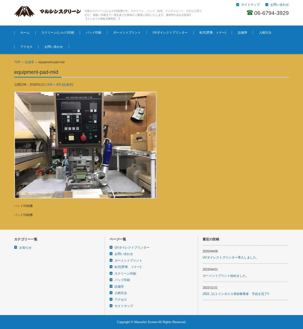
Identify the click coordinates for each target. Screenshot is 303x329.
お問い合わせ (54, 46)
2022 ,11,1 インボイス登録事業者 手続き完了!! (236, 294)
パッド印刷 (93, 32)
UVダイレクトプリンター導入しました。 (231, 257)
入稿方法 (265, 32)
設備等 (242, 32)
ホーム (25, 32)
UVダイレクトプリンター (170, 32)
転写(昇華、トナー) (213, 32)
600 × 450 (54, 84)
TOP (17, 62)
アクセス (26, 46)
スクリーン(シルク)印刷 (57, 32)
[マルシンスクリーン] (47, 11)
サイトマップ (124, 306)
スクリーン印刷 (125, 273)
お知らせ (25, 247)
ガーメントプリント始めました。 (226, 275)
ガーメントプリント (127, 32)
